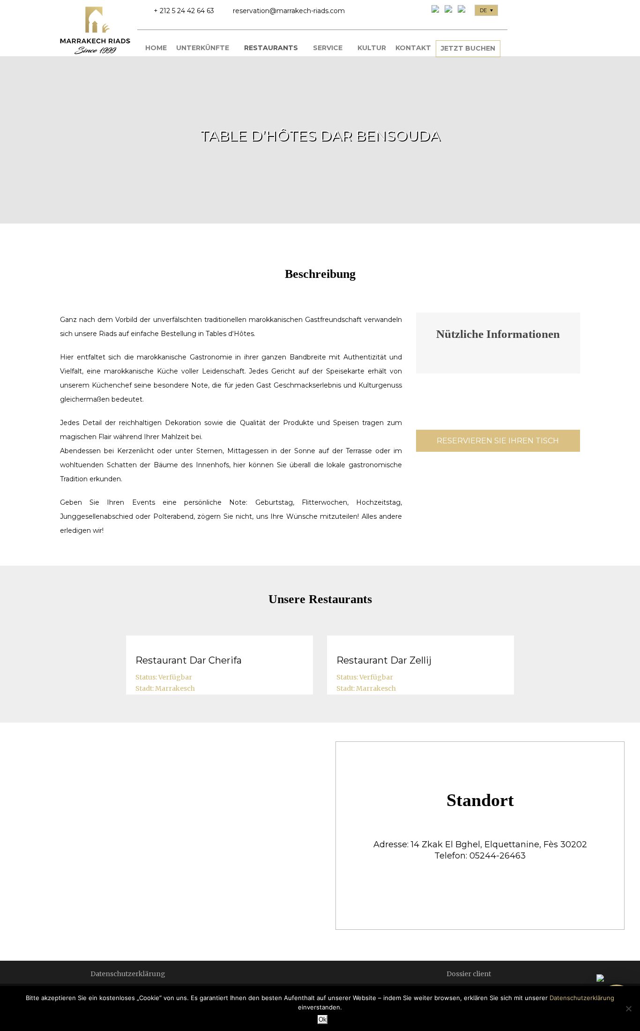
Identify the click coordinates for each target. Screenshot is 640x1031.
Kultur (371, 48)
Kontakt (413, 48)
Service (327, 48)
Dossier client (469, 974)
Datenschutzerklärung (127, 974)
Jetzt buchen (468, 48)
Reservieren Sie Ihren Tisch (498, 440)
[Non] (628, 1008)
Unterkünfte (202, 48)
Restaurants (271, 48)
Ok (323, 1019)
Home (156, 48)
